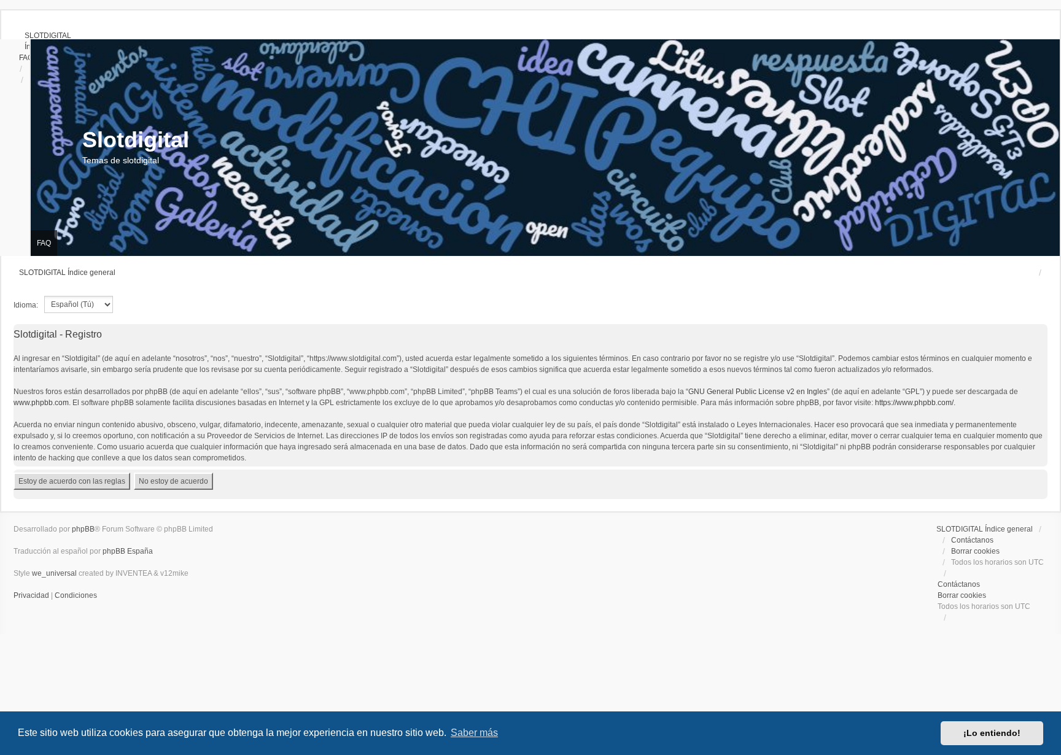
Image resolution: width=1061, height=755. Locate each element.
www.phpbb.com (41, 402)
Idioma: (26, 305)
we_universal (54, 573)
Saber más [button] (474, 732)
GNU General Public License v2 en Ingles (757, 391)
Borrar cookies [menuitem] (975, 551)
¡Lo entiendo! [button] (991, 733)
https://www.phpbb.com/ (914, 402)
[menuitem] (42, 35)
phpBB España (128, 551)
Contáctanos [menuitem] (972, 540)
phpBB (83, 529)
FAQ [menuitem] (44, 243)
